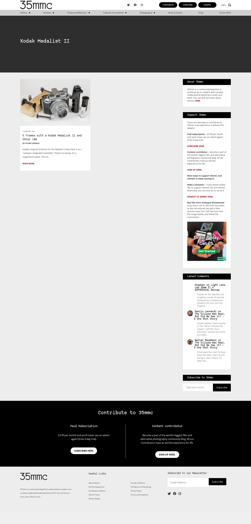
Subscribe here (83, 450)
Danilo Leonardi (206, 311)
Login (223, 5)
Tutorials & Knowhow (113, 13)
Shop (200, 13)
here (197, 100)
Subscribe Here (212, 483)
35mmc (23, 13)
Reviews (47, 13)
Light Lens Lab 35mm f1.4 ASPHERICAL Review (210, 287)
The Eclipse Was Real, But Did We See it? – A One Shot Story (209, 316)
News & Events (175, 13)
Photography (146, 13)
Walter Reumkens (206, 340)
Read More (28, 163)
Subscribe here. (196, 146)
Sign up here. (194, 169)
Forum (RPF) (225, 13)
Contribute (168, 5)
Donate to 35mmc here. (200, 196)
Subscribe (188, 5)
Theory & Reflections (77, 13)
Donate (207, 5)
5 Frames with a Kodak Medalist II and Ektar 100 (52, 137)
